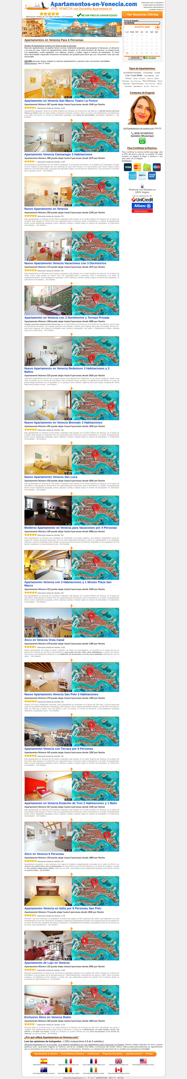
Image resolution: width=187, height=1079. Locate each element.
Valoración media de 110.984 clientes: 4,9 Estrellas (49, 16)
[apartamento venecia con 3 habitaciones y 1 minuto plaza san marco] (95, 579)
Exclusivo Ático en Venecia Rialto (47, 1017)
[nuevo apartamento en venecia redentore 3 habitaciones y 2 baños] (95, 365)
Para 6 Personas (137, 84)
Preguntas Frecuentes (112, 1054)
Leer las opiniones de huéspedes (42, 1041)
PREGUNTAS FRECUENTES (153, 7)
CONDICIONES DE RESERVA (153, 5)
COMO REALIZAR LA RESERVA (152, 2)
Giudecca (150, 78)
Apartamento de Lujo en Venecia (47, 962)
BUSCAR (135, 58)
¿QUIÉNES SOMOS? (156, 9)
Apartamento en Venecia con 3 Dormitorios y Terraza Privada (66, 317)
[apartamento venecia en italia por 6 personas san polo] (95, 905)
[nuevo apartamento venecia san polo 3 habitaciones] (95, 691)
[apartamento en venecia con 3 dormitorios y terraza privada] (95, 314)
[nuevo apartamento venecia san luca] (95, 474)
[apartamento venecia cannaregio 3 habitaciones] (95, 151)
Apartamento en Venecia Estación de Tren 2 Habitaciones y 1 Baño (70, 803)
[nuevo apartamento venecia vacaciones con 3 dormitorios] (95, 260)
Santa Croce (155, 86)
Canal (135, 78)
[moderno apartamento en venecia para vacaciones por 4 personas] (95, 524)
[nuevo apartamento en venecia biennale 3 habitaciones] (95, 419)
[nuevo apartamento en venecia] (95, 205)
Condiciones (93, 1054)
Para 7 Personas (150, 84)
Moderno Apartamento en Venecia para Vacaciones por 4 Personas (70, 527)
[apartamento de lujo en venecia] (95, 959)
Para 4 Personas (149, 81)
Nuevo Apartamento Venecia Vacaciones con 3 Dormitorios (65, 263)
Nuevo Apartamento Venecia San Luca (50, 477)
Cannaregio (148, 73)
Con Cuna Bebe (133, 75)
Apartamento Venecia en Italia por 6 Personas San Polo (62, 908)
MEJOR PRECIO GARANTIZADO (99, 15)
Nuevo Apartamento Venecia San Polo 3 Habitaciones (61, 694)
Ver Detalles (48, 171)
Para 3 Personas (136, 81)
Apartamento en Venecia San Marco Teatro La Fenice (61, 100)
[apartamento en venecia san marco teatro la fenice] (95, 97)
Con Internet (149, 76)
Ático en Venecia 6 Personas (44, 854)
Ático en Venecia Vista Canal (44, 639)
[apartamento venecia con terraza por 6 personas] (95, 745)
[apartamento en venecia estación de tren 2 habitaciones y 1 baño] (95, 800)
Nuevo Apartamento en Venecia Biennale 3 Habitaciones (63, 422)
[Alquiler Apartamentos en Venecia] (78, 10)
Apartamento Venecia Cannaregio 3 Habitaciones (58, 154)
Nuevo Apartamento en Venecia (46, 208)
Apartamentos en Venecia (45, 1054)
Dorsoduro (142, 78)
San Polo (146, 86)
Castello (157, 73)
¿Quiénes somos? (134, 1054)
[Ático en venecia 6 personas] (95, 851)
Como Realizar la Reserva (72, 1054)
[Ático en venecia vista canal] (95, 637)
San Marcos (137, 86)
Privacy (149, 1054)
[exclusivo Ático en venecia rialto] (95, 1014)
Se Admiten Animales (132, 73)
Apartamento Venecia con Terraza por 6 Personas (58, 748)
